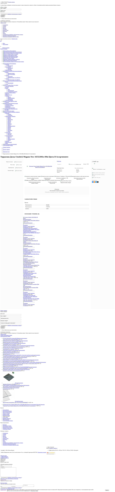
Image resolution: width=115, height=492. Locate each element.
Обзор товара (12, 164)
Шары (6, 143)
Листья (9, 124)
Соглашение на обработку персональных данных (13, 34)
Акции (4, 33)
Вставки (9, 114)
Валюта (9, 117)
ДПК (9, 89)
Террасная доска (14, 57)
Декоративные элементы (10, 116)
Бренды (4, 28)
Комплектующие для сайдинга (14, 77)
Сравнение (32, 226)
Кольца (9, 122)
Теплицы (7, 95)
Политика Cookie (34, 490)
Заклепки (7, 141)
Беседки (7, 87)
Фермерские (10, 99)
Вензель (9, 118)
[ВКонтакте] (92, 182)
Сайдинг (7, 75)
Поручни (9, 134)
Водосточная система (17, 53)
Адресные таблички (9, 86)
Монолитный (8, 66)
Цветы (9, 131)
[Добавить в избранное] (54, 162)
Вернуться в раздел (9, 161)
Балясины (7, 113)
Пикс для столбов (11, 74)
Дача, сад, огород (14, 54)
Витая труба (10, 119)
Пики (9, 137)
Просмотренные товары (5, 336)
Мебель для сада (8, 94)
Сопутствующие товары (19, 61)
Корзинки (10, 123)
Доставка (5, 29)
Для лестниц (7, 132)
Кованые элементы (16, 59)
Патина (9, 128)
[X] (97, 182)
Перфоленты (7, 106)
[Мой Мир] (96, 182)
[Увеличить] (40, 167)
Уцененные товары (7, 429)
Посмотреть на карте (42, 452)
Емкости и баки (13, 55)
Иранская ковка (8, 142)
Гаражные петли (8, 104)
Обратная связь (3, 455)
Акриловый (10, 76)
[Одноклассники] (94, 182)
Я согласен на (12, 14)
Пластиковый (10, 83)
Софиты (7, 78)
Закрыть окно (3, 22)
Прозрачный (10, 65)
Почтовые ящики (11, 138)
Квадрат (9, 121)
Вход (4, 43)
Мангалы (7, 93)
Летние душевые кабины (10, 92)
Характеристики (11, 167)
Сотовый (7, 64)
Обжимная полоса (11, 126)
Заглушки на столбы (9, 105)
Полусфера (10, 130)
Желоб (6, 81)
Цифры (9, 140)
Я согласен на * (12, 477)
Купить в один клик (14, 478)
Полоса (9, 129)
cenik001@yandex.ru (53, 448)
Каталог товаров (5, 47)
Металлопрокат (13, 60)
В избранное (25, 227)
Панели (6, 72)
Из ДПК (7, 109)
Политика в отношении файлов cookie (11, 36)
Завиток (9, 120)
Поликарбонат (13, 50)
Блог (4, 32)
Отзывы (4, 25)
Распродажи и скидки (7, 426)
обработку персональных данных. (14, 14)
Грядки (6, 88)
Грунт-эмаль (11, 58)
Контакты (5, 31)
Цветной (9, 69)
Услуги (4, 27)
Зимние (9, 97)
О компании (5, 24)
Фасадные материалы (17, 51)
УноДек (77, 169)
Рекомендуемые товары (8, 427)
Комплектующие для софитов (14, 79)
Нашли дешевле (102, 172)
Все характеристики (79, 168)
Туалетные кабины (9, 100)
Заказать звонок (11, 2)
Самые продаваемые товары (6, 335)
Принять (107, 490)
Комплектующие (14, 56)
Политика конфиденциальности (9, 35)
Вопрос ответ (5, 30)
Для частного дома (9, 135)
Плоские (7, 102)
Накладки (10, 136)
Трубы (6, 84)
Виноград (10, 133)
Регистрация (5, 44)
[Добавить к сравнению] (54, 164)
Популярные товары (7, 425)
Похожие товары (11, 170)
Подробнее (25, 225)
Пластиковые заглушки (10, 107)
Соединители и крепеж (12, 91)
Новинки (5, 424)
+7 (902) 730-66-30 (4, 2)
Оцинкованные (11, 90)
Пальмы (9, 127)
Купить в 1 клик (26, 226)
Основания (10, 115)
